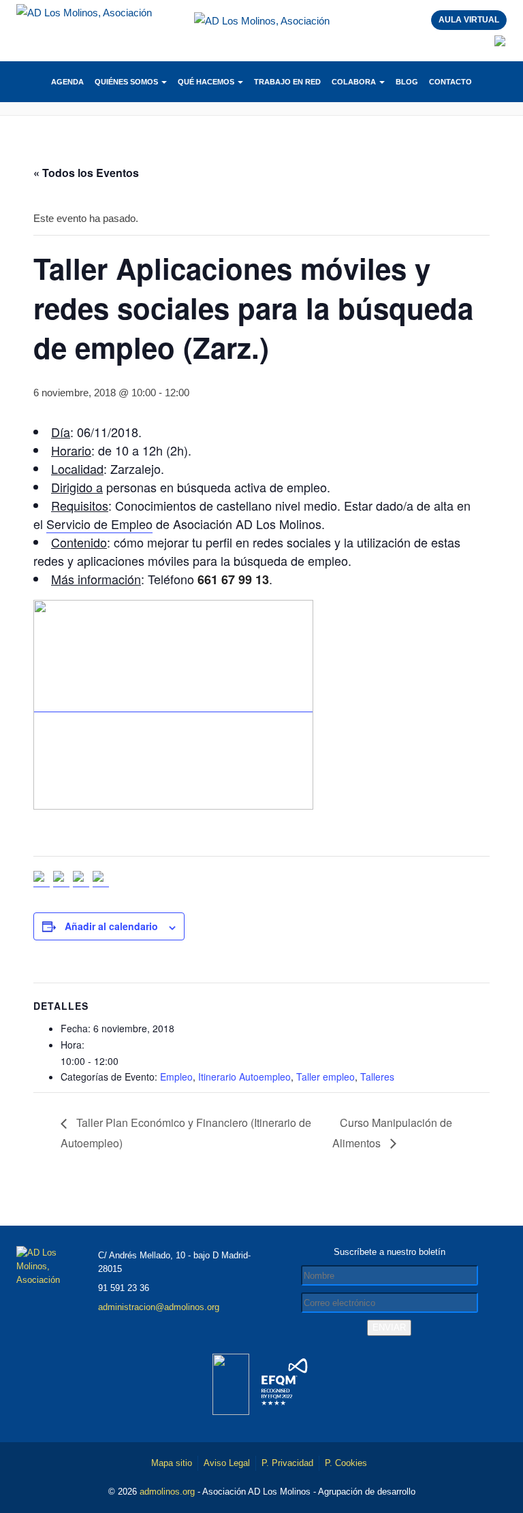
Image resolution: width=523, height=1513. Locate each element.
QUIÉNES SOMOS (127, 82)
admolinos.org (167, 1491)
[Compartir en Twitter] (61, 879)
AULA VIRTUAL (469, 20)
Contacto (450, 82)
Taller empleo (325, 1076)
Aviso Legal (227, 1463)
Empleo (176, 1076)
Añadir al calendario (111, 926)
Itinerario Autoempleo (244, 1076)
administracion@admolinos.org (158, 1307)
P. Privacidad (287, 1463)
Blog (407, 82)
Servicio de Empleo (99, 523)
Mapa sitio (171, 1463)
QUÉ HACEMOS (207, 82)
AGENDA (67, 82)
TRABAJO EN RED (287, 82)
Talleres (377, 1076)
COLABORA (355, 82)
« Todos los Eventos (86, 172)
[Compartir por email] (101, 879)
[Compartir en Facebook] (41, 879)
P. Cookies (346, 1463)
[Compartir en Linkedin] (81, 879)
